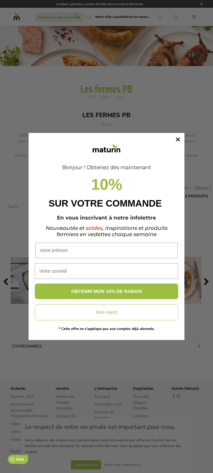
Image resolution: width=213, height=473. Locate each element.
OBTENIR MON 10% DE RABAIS (106, 291)
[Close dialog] (178, 139)
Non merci (106, 312)
